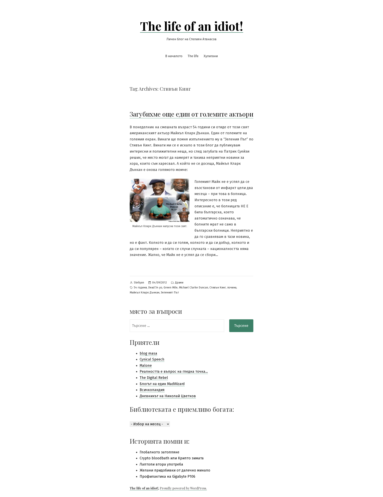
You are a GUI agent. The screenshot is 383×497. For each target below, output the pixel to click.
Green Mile (171, 287)
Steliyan (139, 282)
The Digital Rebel (154, 377)
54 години (140, 287)
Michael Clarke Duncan (193, 287)
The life (193, 56)
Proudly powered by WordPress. (183, 488)
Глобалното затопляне (159, 452)
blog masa (148, 353)
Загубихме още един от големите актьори (191, 114)
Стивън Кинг (217, 287)
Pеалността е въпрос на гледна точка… (174, 371)
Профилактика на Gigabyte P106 (167, 476)
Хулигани (211, 56)
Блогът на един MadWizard (162, 384)
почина (231, 287)
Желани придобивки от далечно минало (175, 470)
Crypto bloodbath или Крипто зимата (172, 458)
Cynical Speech (152, 359)
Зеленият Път (170, 292)
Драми (179, 282)
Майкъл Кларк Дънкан (144, 292)
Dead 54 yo (155, 287)
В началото (173, 56)
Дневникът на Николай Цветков (168, 396)
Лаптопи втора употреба (161, 464)
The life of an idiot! (191, 26)
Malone (146, 365)
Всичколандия (152, 390)
